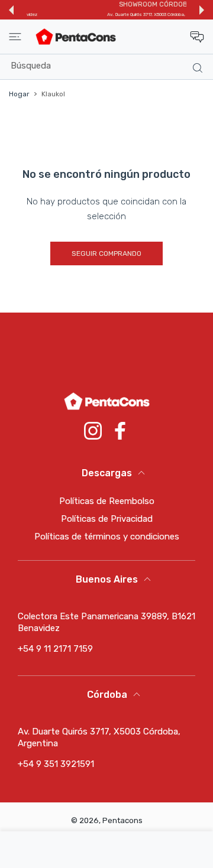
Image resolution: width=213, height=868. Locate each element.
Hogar (19, 94)
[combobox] (111, 65)
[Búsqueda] (195, 67)
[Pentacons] (76, 36)
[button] (11, 10)
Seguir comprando (106, 253)
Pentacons (122, 820)
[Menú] (15, 36)
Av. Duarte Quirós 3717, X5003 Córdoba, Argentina (113, 14)
